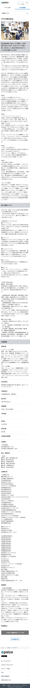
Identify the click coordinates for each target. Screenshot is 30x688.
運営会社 (4, 685)
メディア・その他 (5, 668)
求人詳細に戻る (15, 639)
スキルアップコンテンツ (7, 665)
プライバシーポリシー (16, 685)
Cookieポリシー (25, 685)
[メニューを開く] (27, 2)
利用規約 (9, 685)
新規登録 (22, 4)
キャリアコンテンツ (6, 661)
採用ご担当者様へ (5, 676)
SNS (2, 672)
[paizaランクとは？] (27, 13)
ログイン (18, 4)
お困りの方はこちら (6, 680)
